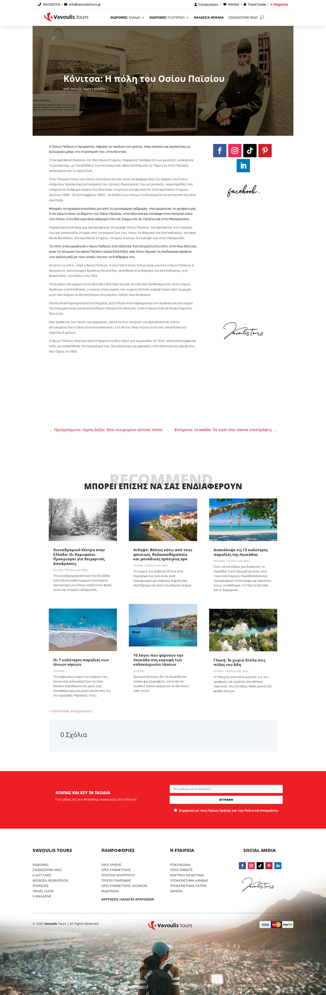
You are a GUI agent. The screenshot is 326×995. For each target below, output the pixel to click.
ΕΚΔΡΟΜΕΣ (41, 865)
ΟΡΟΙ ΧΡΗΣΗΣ (111, 865)
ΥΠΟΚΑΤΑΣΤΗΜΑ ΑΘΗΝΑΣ (189, 880)
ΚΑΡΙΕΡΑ (176, 891)
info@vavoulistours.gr (85, 4)
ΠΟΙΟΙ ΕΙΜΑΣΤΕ (181, 870)
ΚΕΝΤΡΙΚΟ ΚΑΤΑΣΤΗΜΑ (187, 875)
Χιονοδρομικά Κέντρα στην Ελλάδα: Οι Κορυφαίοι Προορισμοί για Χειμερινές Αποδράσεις (79, 556)
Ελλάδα (99, 89)
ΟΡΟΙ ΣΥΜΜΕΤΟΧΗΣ (116, 870)
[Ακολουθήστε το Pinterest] (265, 150)
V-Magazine (279, 4)
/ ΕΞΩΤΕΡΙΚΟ (167, 17)
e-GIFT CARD (42, 875)
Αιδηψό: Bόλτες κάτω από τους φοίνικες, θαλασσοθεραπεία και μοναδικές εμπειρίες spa (162, 554)
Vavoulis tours (80, 89)
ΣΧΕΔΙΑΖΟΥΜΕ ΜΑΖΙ (243, 17)
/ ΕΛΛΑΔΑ (125, 17)
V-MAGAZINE (42, 896)
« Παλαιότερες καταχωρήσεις (70, 711)
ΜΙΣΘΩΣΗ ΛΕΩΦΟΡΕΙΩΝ (50, 880)
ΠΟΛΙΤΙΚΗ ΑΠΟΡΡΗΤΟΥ (118, 875)
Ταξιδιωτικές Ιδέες (76, 570)
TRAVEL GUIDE (43, 891)
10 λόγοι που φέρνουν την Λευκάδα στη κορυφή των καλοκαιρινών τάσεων (158, 660)
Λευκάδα (58, 671)
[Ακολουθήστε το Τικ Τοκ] (250, 150)
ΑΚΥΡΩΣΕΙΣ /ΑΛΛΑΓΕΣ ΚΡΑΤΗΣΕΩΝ (127, 899)
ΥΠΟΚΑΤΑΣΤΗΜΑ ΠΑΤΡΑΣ (188, 886)
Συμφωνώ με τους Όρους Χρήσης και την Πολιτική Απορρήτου (228, 810)
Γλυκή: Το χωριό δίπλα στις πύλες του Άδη (239, 662)
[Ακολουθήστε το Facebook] (219, 150)
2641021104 (52, 4)
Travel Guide (256, 4)
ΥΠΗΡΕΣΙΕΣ (41, 886)
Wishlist (233, 4)
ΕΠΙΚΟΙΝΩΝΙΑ (180, 865)
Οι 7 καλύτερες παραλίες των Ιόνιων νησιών (81, 662)
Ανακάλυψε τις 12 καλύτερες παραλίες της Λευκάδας (241, 552)
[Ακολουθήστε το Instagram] (235, 150)
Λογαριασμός (208, 4)
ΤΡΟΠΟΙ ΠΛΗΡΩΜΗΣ (116, 880)
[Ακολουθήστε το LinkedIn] (243, 165)
